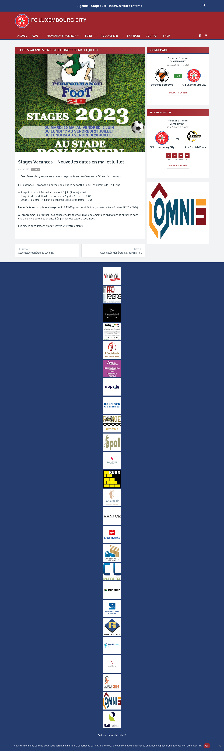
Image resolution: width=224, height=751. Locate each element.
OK (207, 745)
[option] (177, 79)
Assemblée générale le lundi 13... (36, 252)
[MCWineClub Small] (112, 671)
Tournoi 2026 (109, 35)
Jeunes (89, 35)
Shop (166, 35)
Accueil (22, 35)
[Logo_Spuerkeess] (112, 542)
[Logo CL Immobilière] (112, 579)
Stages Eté (99, 6)
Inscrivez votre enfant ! (125, 6)
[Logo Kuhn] (112, 487)
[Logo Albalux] (112, 690)
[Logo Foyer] (112, 616)
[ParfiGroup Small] (112, 653)
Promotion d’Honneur (61, 35)
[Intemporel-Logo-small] (112, 320)
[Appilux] (112, 376)
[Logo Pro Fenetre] (112, 302)
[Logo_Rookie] (112, 431)
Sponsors (133, 35)
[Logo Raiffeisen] (112, 727)
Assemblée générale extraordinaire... (121, 252)
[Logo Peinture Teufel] (112, 283)
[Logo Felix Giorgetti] (112, 634)
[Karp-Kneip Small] (112, 597)
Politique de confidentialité (112, 735)
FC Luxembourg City (58, 20)
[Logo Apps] (112, 394)
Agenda (83, 6)
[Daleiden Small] (112, 413)
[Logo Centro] (112, 524)
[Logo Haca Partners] (112, 468)
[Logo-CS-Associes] (112, 505)
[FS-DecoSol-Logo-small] (112, 339)
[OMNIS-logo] (177, 238)
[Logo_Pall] (112, 450)
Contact (152, 35)
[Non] (219, 745)
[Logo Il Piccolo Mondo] (112, 357)
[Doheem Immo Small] (112, 561)
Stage (35, 169)
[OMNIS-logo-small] (112, 708)
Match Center (178, 92)
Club (35, 35)
